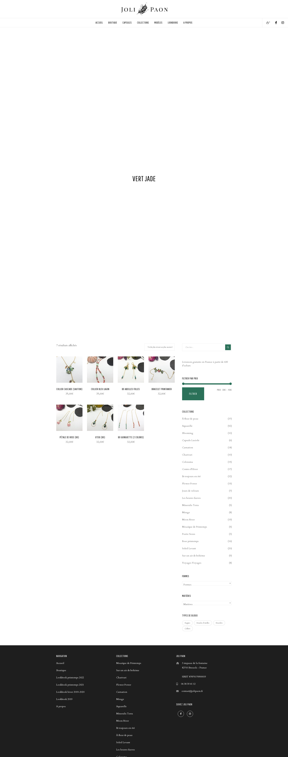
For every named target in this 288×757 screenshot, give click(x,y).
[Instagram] (281, 22)
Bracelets (219, 623)
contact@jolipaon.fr (192, 691)
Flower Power (189, 483)
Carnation (187, 447)
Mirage (186, 512)
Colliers (187, 628)
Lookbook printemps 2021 (70, 684)
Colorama (187, 462)
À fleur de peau (190, 418)
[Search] (228, 347)
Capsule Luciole (190, 440)
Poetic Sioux (188, 534)
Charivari (187, 454)
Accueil (60, 663)
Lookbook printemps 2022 (70, 677)
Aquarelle (187, 426)
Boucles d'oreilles (202, 623)
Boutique (61, 670)
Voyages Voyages (191, 563)
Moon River (188, 519)
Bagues (187, 623)
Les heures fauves (191, 498)
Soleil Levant (189, 548)
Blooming (187, 433)
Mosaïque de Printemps (194, 526)
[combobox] (207, 583)
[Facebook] (274, 22)
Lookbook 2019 (64, 699)
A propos (61, 706)
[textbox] (207, 584)
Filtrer (193, 393)
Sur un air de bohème (193, 555)
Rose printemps (190, 541)
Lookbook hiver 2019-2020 (70, 692)
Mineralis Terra (190, 505)
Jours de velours (190, 490)
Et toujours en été (191, 476)
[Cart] (265, 22)
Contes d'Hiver (190, 469)
